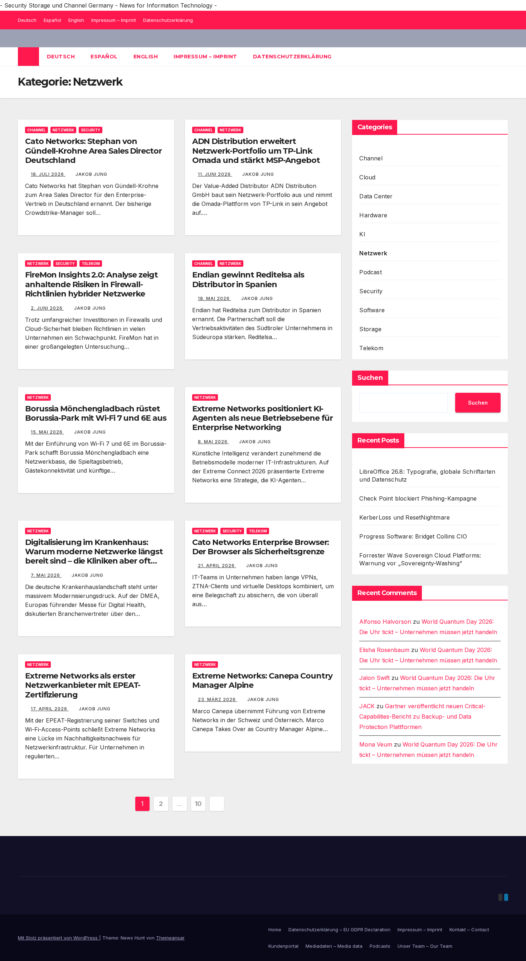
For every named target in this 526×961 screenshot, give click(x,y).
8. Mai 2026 (213, 441)
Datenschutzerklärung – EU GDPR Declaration (339, 929)
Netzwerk (63, 130)
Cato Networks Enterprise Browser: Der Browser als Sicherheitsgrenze (260, 546)
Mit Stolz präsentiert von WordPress (58, 938)
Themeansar (170, 938)
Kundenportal (283, 946)
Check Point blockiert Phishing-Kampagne (418, 498)
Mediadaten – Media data (334, 946)
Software (372, 310)
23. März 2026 (217, 699)
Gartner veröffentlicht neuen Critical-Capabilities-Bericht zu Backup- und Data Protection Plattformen (422, 716)
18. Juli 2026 (48, 174)
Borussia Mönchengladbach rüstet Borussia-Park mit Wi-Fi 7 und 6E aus (95, 413)
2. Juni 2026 (47, 308)
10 (198, 803)
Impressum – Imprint (113, 20)
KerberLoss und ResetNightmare (404, 517)
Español (52, 20)
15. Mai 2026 (47, 432)
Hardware (373, 215)
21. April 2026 (217, 565)
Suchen (370, 378)
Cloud (367, 177)
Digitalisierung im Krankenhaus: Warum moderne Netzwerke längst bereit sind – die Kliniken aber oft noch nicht (94, 556)
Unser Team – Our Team (425, 946)
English (76, 20)
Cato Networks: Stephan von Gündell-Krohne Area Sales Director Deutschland (93, 150)
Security (90, 130)
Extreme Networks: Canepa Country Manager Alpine (262, 680)
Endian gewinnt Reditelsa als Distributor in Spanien (248, 279)
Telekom (91, 263)
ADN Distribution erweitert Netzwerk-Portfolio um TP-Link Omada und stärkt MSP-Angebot (256, 150)
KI (362, 234)
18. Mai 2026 (214, 298)
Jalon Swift (374, 677)
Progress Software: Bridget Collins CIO (413, 536)
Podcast (370, 272)
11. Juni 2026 (215, 174)
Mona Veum (375, 744)
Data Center (376, 196)
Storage (370, 329)
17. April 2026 (50, 708)
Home (274, 929)
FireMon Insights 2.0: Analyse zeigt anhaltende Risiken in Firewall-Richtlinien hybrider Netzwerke (91, 284)
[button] (503, 56)
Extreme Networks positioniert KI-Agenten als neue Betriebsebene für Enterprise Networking (262, 418)
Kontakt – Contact (469, 929)
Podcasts (380, 946)
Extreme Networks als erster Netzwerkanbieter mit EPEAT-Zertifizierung (82, 685)
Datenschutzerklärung (168, 20)
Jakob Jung (91, 174)
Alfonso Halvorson (385, 621)
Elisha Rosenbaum (384, 649)
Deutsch (27, 20)
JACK (367, 706)
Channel (36, 130)
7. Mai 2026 (46, 575)
